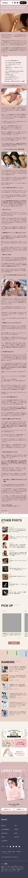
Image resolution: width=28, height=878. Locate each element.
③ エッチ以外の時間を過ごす (10, 76)
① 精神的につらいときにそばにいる (12, 72)
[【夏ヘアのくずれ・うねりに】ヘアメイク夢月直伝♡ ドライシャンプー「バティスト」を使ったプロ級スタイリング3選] (12, 624)
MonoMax (6, 869)
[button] (2, 790)
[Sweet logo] (5, 2)
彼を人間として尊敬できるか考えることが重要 (15, 81)
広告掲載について (19, 851)
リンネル (8, 867)
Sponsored (19, 637)
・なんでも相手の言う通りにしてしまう (13, 64)
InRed (8, 866)
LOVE (2, 11)
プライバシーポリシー (6, 853)
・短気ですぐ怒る (8, 69)
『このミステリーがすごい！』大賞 (13, 870)
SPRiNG (17, 867)
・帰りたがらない (8, 65)
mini (22, 866)
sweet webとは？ (4, 851)
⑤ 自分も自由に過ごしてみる (10, 79)
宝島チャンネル (3, 866)
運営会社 (14, 851)
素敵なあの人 (3, 867)
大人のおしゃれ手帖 (13, 866)
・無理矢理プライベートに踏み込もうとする (13, 67)
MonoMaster (14, 869)
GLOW (2, 869)
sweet (19, 866)
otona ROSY (12, 867)
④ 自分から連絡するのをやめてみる (12, 77)
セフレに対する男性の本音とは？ (12, 60)
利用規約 (9, 851)
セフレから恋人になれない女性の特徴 (13, 62)
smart (10, 869)
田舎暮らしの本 (19, 869)
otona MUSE (21, 867)
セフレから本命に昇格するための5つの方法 (14, 71)
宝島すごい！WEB (4, 870)
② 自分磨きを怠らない (9, 74)
